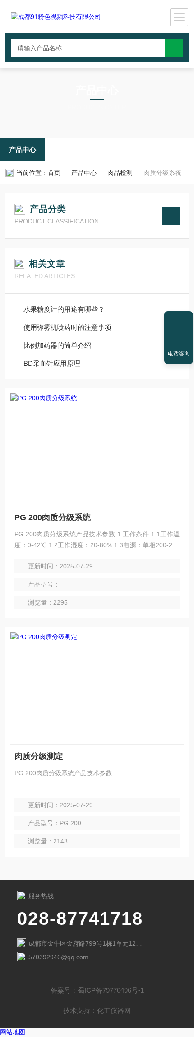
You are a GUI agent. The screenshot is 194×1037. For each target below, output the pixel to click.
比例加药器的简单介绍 (57, 345)
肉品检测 (120, 172)
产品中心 (22, 149)
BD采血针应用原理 (51, 363)
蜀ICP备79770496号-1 (111, 990)
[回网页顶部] (178, 321)
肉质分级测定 (38, 756)
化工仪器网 (114, 1010)
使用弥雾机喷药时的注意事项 (67, 327)
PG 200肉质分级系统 (52, 517)
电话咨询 (178, 353)
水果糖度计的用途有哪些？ (64, 309)
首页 (54, 172)
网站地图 (12, 1032)
